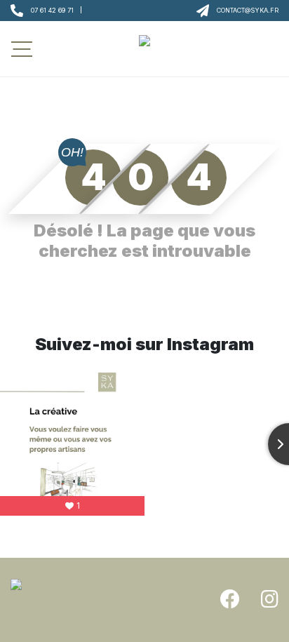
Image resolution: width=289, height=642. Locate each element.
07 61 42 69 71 (52, 10)
